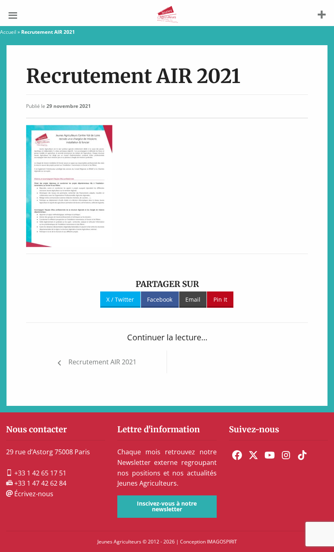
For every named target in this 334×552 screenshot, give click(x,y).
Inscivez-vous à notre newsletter (167, 506)
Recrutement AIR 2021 (102, 361)
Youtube (269, 455)
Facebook (159, 299)
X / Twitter (120, 299)
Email (192, 299)
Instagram (286, 455)
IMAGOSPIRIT (222, 541)
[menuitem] (237, 455)
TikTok (302, 455)
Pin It (220, 299)
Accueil (8, 31)
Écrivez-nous (33, 493)
